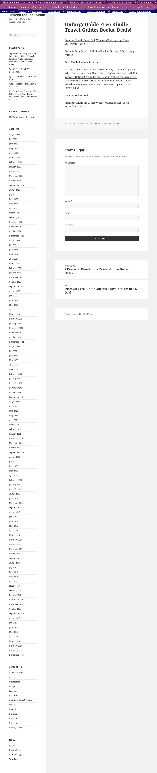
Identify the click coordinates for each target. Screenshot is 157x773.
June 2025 (13, 199)
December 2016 (16, 599)
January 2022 (15, 378)
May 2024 (13, 254)
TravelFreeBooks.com (27, 14)
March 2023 (14, 314)
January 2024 (15, 272)
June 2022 (13, 355)
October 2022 (15, 337)
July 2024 (13, 245)
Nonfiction (14, 718)
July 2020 (13, 461)
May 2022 (13, 360)
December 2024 (16, 222)
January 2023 (15, 323)
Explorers (13, 695)
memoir (13, 709)
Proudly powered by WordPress (79, 314)
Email (69, 213)
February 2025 (15, 217)
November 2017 (16, 549)
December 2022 (16, 328)
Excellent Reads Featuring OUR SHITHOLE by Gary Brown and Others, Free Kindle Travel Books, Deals (23, 95)
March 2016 (14, 641)
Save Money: (9, 6)
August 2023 (14, 291)
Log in (12, 745)
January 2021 (15, 434)
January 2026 (15, 167)
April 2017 (13, 581)
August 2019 (14, 494)
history (12, 704)
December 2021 (16, 383)
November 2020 (16, 443)
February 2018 (15, 539)
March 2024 (14, 263)
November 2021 (16, 387)
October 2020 (15, 447)
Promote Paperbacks (51, 2)
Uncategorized (15, 727)
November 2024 (16, 226)
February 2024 (15, 268)
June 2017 (13, 572)
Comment (70, 163)
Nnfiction (13, 714)
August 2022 (14, 346)
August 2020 (14, 457)
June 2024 (13, 249)
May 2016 (13, 632)
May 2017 (13, 576)
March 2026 (14, 157)
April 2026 (13, 153)
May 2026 (13, 148)
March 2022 (14, 369)
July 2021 (13, 406)
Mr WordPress (15, 117)
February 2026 (15, 162)
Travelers (13, 723)
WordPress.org (16, 759)
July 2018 (13, 516)
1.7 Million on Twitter (120, 2)
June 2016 (13, 627)
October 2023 (15, 282)
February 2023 (15, 318)
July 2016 (13, 622)
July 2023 (13, 295)
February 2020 (15, 480)
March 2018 (14, 535)
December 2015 (16, 650)
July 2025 (13, 194)
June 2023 (13, 300)
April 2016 (13, 636)
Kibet (91, 123)
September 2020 (16, 452)
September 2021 (16, 397)
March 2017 (14, 586)
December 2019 (16, 489)
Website (69, 225)
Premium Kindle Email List (80, 39)
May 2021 (13, 415)
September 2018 (16, 507)
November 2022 (16, 332)
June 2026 (13, 143)
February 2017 (15, 590)
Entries (14, 750)
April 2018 (13, 530)
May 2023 (13, 305)
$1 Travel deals (16, 672)
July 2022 (13, 351)
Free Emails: (9, 11)
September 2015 (16, 655)
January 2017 (15, 595)
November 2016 (16, 604)
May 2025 (13, 203)
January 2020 (15, 484)
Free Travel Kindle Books (20, 700)
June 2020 (13, 466)
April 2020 (13, 475)
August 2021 (14, 401)
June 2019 (13, 498)
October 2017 (15, 553)
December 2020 (16, 438)
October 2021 (15, 392)
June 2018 (13, 521)
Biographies (14, 681)
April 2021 (13, 420)
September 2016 (16, 613)
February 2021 (15, 429)
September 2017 (16, 558)
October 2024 (15, 231)
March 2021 (14, 424)
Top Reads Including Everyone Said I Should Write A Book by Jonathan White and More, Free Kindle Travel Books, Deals (22, 59)
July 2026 (13, 139)
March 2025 (14, 212)
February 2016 (15, 646)
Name (68, 201)
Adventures (14, 677)
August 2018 (14, 512)
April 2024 (13, 259)
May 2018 (13, 526)
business (13, 691)
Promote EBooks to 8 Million (18, 2)
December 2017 (16, 544)
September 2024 (16, 236)
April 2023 (13, 309)
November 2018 (16, 503)
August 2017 (14, 563)
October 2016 (15, 609)
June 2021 (13, 411)
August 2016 (14, 618)
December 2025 (16, 171)
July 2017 (13, 567)
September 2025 (16, 185)
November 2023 (16, 277)
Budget (12, 686)
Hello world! (30, 117)
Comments (16, 754)
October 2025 (15, 180)
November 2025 (16, 176)
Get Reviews (146, 2)
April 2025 (13, 208)
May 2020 (13, 470)
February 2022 (15, 374)
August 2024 (14, 240)
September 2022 (16, 342)
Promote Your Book (75, 51)
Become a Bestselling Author (86, 2)
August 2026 (14, 134)
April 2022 (13, 364)
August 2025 (14, 190)
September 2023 (16, 286)
